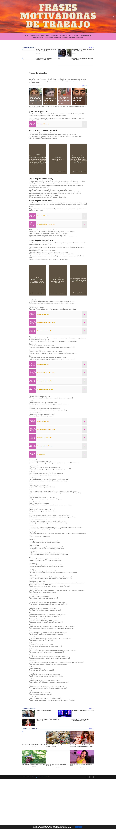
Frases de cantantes (38, 37)
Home (26, 35)
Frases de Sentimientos (74, 35)
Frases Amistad (63, 35)
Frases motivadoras (35, 35)
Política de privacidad (36, 777)
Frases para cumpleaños (68, 37)
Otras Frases (79, 37)
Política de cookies (46, 777)
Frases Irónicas (45, 35)
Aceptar (78, 826)
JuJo (30, 777)
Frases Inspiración (86, 35)
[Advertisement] (40, 804)
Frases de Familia (49, 37)
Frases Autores (54, 35)
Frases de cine (57, 37)
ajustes (69, 827)
